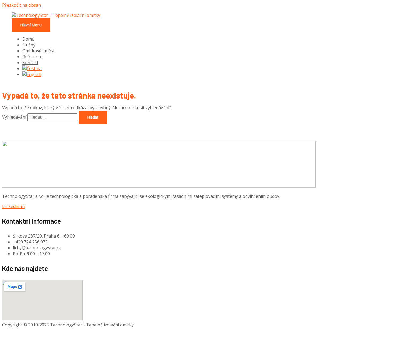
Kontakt (30, 62)
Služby (28, 45)
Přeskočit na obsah (21, 5)
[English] (31, 74)
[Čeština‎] (32, 68)
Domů (28, 39)
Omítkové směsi (38, 51)
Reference (32, 57)
